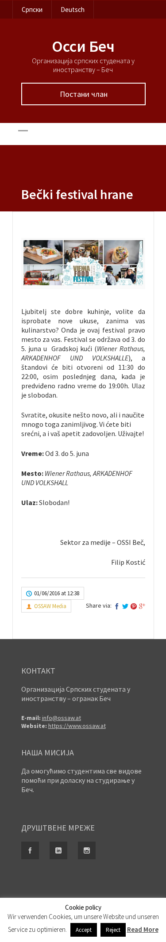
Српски (32, 9)
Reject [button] (113, 930)
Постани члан (83, 94)
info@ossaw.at (61, 718)
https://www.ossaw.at (77, 726)
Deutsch (73, 9)
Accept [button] (84, 930)
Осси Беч (83, 46)
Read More (142, 929)
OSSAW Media (50, 606)
